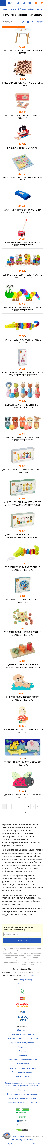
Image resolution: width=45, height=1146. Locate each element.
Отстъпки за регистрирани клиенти (22, 1059)
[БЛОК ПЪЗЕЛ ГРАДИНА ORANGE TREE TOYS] (22, 163)
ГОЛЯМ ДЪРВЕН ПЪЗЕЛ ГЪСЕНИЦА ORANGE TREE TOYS (22, 308)
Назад (4, 9)
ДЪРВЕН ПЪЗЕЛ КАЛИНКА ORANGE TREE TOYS (22, 795)
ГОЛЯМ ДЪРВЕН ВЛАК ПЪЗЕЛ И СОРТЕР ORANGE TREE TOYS (22, 276)
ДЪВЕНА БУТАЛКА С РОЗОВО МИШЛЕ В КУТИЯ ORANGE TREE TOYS (22, 373)
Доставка (22, 1051)
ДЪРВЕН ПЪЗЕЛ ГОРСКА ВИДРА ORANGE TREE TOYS (22, 698)
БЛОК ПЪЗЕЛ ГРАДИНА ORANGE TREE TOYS (22, 178)
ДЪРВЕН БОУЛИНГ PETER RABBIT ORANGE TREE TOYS (22, 406)
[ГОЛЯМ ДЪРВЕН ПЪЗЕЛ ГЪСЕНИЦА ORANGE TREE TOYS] (22, 293)
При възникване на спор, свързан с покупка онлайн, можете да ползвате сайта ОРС (22, 1084)
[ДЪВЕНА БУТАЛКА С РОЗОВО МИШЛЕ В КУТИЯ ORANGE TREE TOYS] (22, 358)
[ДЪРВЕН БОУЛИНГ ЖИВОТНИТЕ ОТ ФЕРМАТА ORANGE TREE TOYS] (22, 520)
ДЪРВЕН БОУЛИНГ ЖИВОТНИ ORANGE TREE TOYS (22, 471)
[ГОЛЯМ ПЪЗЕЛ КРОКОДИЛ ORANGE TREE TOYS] (22, 325)
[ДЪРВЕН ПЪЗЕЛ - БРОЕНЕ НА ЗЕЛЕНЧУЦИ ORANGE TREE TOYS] (22, 650)
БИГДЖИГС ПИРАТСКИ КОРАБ (22, 148)
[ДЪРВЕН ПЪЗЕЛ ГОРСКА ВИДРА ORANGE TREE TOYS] (22, 682)
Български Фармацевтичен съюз (22, 1090)
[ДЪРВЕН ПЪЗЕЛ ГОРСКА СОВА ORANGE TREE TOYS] (22, 715)
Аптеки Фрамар (18, 1136)
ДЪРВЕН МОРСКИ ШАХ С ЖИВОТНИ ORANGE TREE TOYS (22, 633)
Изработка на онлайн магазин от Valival (22, 1144)
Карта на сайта (22, 1076)
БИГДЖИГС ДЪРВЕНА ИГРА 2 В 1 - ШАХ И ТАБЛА (22, 84)
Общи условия (22, 1030)
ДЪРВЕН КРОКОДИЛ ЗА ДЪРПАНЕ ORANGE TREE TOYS (22, 568)
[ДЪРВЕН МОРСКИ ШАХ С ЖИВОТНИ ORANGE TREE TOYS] (22, 617)
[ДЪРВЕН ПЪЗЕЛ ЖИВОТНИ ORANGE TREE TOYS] (22, 747)
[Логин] (36, 3)
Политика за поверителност (22, 1034)
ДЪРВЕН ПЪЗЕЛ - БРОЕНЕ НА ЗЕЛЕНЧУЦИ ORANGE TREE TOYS (22, 666)
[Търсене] (18, 3)
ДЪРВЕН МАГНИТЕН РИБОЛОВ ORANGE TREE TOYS (22, 601)
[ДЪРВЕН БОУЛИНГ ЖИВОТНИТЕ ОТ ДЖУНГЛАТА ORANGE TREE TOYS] (22, 487)
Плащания (22, 1055)
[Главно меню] (3, 3)
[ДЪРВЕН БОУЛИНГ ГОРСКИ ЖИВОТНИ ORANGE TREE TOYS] (22, 422)
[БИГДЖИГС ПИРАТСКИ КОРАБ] (22, 133)
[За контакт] (24, 3)
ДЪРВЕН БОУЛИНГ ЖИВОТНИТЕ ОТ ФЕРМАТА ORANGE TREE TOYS (22, 536)
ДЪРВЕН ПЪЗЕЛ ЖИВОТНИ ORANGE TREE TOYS (22, 763)
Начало (13, 9)
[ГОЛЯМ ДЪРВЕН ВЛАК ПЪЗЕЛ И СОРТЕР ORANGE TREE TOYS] (22, 260)
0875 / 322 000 (36, 975)
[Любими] (30, 3)
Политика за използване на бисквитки (22, 1038)
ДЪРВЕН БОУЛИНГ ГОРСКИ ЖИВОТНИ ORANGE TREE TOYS (22, 438)
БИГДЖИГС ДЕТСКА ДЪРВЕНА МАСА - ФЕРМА (22, 51)
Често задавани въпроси (22, 1072)
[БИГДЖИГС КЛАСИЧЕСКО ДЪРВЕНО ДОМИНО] (22, 100)
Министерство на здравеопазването (22, 1102)
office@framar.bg (25, 980)
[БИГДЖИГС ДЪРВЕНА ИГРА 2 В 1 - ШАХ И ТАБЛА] (22, 68)
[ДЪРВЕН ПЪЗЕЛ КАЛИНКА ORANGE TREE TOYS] (22, 780)
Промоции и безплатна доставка (22, 1068)
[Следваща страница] (38, 806)
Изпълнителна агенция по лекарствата (22, 1094)
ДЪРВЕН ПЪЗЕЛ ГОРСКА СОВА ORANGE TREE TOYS (22, 731)
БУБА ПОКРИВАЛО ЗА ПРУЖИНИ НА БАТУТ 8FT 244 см (22, 211)
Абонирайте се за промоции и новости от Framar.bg (19, 928)
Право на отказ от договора (22, 1043)
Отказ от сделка (22, 1064)
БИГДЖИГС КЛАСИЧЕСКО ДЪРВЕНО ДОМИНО (22, 116)
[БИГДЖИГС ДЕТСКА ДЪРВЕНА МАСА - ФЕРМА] (22, 35)
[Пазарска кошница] (42, 3)
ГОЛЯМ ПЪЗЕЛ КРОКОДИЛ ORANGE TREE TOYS (22, 341)
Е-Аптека (22, 9)
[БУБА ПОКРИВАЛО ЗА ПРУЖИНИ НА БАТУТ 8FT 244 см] (22, 195)
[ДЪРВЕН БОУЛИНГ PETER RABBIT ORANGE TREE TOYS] (22, 390)
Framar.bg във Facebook (23, 1140)
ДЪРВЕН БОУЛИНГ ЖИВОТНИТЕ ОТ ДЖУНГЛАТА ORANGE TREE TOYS (22, 503)
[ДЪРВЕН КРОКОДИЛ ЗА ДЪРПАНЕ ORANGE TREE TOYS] (22, 552)
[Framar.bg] (10, 3)
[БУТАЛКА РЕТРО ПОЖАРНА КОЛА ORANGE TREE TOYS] (22, 228)
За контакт (22, 984)
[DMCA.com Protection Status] (22, 1130)
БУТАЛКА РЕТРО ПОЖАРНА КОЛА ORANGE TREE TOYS (22, 243)
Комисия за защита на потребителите (22, 1098)
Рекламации (23, 1047)
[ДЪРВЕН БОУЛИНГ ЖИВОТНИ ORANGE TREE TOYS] (22, 455)
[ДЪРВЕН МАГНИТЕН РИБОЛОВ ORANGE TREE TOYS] (22, 585)
